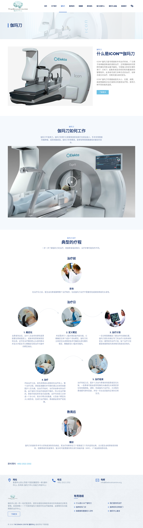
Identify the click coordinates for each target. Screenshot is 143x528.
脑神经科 (72, 6)
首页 (45, 6)
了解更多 (14, 514)
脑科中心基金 (113, 6)
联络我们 (124, 6)
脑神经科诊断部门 (116, 507)
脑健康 (81, 6)
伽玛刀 (63, 6)
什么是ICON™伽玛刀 (84, 503)
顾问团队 (89, 6)
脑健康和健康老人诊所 (84, 511)
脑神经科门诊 (81, 507)
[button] (71, 181)
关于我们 (54, 6)
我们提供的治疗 (116, 503)
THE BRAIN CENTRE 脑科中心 (24, 524)
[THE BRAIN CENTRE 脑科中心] (18, 6)
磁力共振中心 (101, 6)
